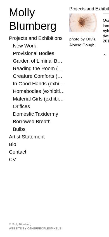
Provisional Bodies (33, 53)
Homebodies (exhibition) (39, 91)
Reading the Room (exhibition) (39, 68)
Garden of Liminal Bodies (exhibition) (39, 61)
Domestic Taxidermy (35, 114)
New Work (24, 46)
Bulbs (19, 129)
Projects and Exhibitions (36, 38)
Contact (17, 152)
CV (12, 159)
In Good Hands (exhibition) (39, 83)
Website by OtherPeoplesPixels (35, 228)
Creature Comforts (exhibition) (39, 76)
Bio (12, 144)
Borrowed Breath (32, 121)
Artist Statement (27, 137)
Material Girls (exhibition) (39, 99)
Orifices (21, 106)
